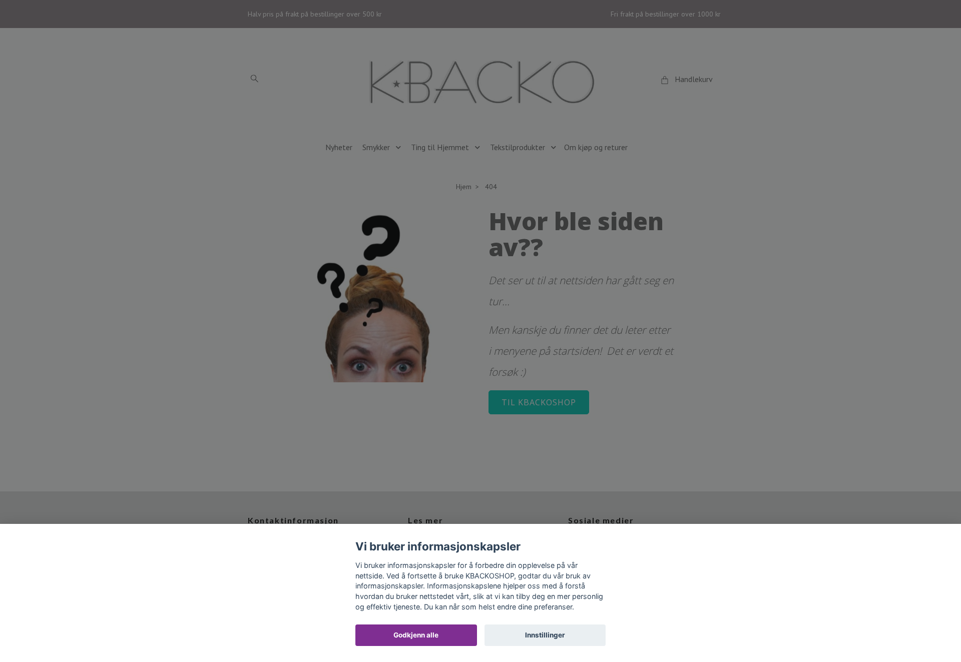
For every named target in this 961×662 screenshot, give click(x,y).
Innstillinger (545, 635)
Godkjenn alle (415, 635)
